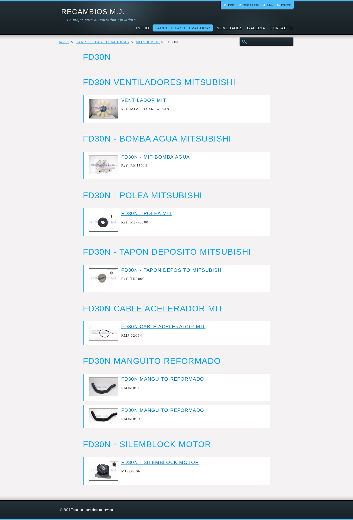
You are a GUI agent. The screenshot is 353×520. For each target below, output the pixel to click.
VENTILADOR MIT (143, 100)
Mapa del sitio (251, 4)
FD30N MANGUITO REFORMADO (162, 379)
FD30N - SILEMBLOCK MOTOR (160, 462)
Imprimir (286, 4)
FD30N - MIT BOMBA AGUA (155, 157)
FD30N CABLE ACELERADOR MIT (163, 326)
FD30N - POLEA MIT (146, 213)
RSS (270, 4)
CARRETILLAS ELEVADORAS (102, 42)
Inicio (64, 42)
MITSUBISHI (148, 42)
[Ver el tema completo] (103, 117)
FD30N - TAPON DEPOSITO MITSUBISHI (172, 270)
